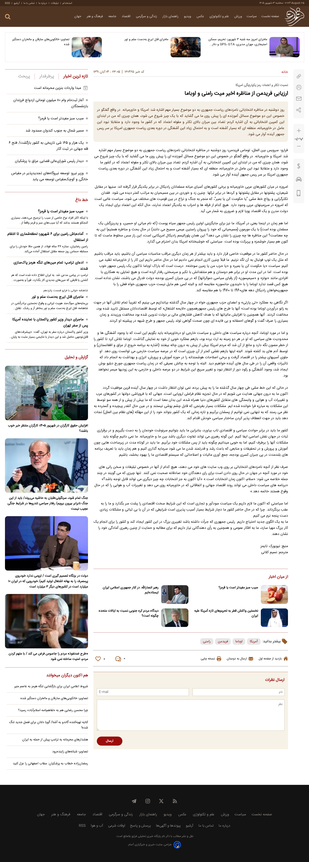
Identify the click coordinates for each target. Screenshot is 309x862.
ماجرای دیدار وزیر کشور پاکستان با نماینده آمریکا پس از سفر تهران (50, 323)
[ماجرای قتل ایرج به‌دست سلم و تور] (186, 47)
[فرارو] (294, 16)
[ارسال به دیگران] (299, 99)
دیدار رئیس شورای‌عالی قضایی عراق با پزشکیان (49, 161)
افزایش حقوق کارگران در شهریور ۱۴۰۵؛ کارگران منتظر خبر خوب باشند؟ (48, 428)
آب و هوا (97, 826)
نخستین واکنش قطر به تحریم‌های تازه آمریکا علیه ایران (226, 613)
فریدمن (223, 641)
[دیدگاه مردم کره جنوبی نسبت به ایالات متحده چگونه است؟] (174, 617)
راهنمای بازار (170, 16)
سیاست (252, 16)
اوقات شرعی (116, 826)
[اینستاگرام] (147, 801)
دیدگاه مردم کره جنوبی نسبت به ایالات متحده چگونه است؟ (129, 613)
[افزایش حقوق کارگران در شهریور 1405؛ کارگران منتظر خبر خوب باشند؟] (46, 393)
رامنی (207, 641)
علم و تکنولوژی (219, 16)
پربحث (24, 76)
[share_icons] (299, 110)
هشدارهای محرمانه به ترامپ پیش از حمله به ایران (55, 739)
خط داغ (81, 200)
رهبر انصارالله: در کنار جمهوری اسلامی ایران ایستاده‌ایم (131, 590)
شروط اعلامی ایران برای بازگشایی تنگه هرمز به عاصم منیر (51, 686)
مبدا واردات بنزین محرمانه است (57, 88)
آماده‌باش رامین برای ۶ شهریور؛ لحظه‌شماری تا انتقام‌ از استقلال (47, 237)
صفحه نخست (270, 16)
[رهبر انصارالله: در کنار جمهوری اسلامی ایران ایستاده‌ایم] (174, 594)
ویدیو (188, 16)
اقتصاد (126, 16)
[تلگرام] (134, 801)
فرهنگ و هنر (95, 16)
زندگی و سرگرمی (147, 16)
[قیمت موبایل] (299, 194)
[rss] (175, 801)
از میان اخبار (278, 577)
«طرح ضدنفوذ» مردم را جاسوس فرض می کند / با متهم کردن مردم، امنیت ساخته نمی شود (48, 656)
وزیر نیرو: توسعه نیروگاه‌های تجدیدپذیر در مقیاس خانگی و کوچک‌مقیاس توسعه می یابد (49, 176)
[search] (7, 17)
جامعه (112, 16)
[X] (161, 801)
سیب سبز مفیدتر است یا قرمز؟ (238, 587)
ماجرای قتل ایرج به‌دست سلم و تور (146, 39)
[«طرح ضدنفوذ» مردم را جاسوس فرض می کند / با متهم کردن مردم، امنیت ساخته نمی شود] (46, 621)
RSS (7, 3)
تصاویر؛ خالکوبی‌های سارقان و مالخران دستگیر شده (40, 42)
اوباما (238, 641)
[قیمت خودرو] (299, 180)
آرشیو (17, 3)
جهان (78, 16)
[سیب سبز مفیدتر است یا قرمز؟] (274, 594)
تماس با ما (29, 3)
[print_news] (299, 87)
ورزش (238, 16)
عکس (201, 16)
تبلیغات (55, 3)
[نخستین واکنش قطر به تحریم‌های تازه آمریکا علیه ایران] (274, 617)
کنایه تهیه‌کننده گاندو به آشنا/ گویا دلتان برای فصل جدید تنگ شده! (48, 725)
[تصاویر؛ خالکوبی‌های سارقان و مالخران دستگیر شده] (87, 47)
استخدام (67, 3)
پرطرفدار (46, 76)
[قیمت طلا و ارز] (299, 167)
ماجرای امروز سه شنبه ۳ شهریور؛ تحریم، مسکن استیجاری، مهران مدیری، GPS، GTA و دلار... (237, 42)
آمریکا (254, 641)
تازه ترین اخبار (75, 76)
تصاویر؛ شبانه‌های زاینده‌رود (70, 751)
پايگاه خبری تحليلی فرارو (146, 836)
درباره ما (42, 3)
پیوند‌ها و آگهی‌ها (168, 826)
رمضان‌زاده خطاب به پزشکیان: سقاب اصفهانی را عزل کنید (50, 763)
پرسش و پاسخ (140, 826)
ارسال (109, 741)
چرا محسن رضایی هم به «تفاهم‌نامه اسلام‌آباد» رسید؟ (53, 710)
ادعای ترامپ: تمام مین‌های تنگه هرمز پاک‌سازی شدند (51, 266)
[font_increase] (299, 130)
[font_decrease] (299, 146)
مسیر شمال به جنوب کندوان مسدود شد (55, 131)
